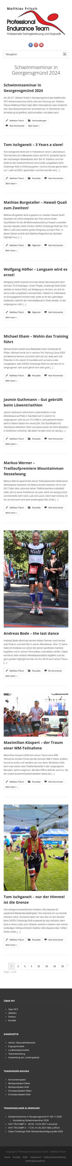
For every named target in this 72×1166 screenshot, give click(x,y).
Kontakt (12, 1020)
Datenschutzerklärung (55, 1157)
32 (38, 966)
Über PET (13, 1009)
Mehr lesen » (34, 125)
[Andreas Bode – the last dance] (36, 578)
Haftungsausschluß (35, 1160)
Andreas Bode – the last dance (31, 633)
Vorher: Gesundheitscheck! (21, 1042)
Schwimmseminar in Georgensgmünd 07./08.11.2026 (35, 1116)
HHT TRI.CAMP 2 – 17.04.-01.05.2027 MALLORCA (34, 1127)
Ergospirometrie (16, 1046)
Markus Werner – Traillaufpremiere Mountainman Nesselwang (34, 468)
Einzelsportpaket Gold (19, 1094)
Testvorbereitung (16, 1053)
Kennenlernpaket (17, 1079)
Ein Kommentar (55, 670)
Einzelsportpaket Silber (20, 1090)
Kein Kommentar (17, 125)
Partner (12, 1016)
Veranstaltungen (39, 120)
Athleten (12, 1012)
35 (62, 966)
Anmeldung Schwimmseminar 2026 (31, 1120)
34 (54, 966)
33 (46, 966)
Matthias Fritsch (17, 120)
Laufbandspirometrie (18, 1049)
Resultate (36, 178)
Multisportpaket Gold (18, 1086)
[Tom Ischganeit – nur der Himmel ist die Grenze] (36, 847)
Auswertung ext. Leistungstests (23, 1057)
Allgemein (36, 245)
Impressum (35, 1157)
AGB (25, 1157)
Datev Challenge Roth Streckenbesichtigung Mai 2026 (35, 1131)
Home (7, 1157)
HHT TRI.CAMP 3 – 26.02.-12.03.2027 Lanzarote (32, 1123)
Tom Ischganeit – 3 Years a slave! (33, 144)
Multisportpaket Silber (19, 1083)
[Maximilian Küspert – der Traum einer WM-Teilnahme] (36, 714)
